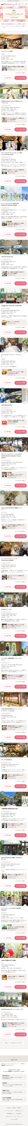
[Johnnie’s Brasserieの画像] (14, 247)
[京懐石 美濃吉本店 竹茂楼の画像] (14, 950)
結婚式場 (22, 1063)
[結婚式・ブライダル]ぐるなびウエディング (10, 1063)
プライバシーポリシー (9, 1110)
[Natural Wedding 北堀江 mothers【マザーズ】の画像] (14, 848)
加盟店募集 (18, 1113)
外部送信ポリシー (19, 1110)
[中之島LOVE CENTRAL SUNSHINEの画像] (14, 296)
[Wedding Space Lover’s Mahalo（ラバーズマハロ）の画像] (14, 91)
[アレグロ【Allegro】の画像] (14, 750)
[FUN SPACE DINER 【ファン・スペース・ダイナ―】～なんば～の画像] (14, 699)
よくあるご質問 (14, 1119)
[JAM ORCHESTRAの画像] (14, 395)
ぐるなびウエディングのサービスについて (14, 1116)
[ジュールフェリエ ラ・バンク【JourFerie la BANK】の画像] (14, 549)
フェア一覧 (22, 78)
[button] (14, 1077)
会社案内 (9, 1107)
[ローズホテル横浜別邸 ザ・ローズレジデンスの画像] (14, 648)
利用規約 (14, 1107)
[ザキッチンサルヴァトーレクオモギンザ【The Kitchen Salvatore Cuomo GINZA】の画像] (14, 444)
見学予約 (8, 78)
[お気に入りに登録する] (25, 49)
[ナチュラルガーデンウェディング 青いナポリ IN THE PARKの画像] (14, 143)
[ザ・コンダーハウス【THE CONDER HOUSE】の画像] (14, 899)
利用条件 (19, 1107)
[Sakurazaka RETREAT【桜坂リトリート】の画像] (14, 498)
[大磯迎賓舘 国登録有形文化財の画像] (14, 799)
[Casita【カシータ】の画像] (14, 599)
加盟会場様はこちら (11, 1113)
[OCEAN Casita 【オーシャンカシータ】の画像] (14, 999)
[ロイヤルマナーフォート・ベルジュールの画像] (14, 345)
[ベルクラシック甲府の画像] (14, 41)
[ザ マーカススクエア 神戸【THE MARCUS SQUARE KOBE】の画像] (14, 194)
